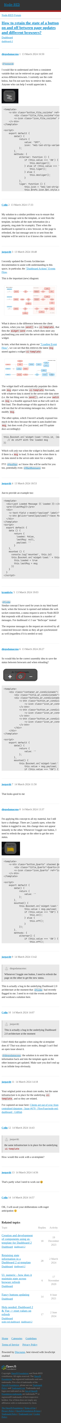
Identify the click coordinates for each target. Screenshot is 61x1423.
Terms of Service (10, 1344)
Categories (16, 1338)
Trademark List (18, 1388)
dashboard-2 (7, 41)
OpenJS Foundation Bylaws (28, 1411)
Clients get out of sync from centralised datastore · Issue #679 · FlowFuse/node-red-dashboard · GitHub (30, 1109)
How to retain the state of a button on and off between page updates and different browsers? (30, 28)
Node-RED (12, 4)
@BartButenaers (32, 468)
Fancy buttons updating (15, 1294)
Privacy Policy (29, 1344)
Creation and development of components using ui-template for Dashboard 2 (17, 1239)
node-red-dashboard (11, 1322)
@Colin (6, 602)
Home (5, 1338)
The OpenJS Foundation (12, 1408)
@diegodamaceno (11, 1055)
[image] (30, 300)
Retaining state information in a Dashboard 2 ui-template (16, 1259)
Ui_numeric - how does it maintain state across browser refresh (17, 1278)
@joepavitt (8, 63)
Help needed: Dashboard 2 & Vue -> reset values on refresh (17, 1311)
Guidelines (31, 1338)
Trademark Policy (9, 1414)
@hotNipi (12, 464)
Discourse (20, 1352)
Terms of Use (30, 1408)
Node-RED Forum (11, 15)
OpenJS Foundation (20, 1373)
